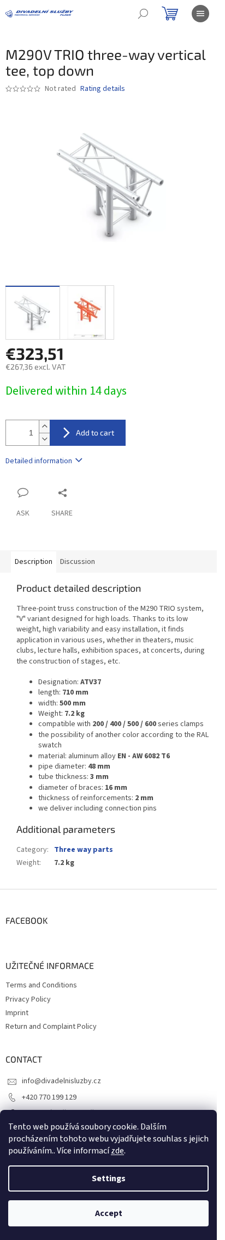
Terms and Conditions (41, 985)
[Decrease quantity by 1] (44, 439)
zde (117, 1151)
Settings (109, 1178)
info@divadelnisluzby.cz (61, 1081)
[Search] (143, 13)
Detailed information (38, 461)
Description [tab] (33, 561)
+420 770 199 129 (49, 1097)
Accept (108, 1213)
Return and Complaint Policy (51, 1026)
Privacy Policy (28, 999)
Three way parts (83, 849)
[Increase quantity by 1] (44, 426)
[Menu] (200, 13)
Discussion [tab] (77, 561)
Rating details (102, 89)
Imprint (16, 1013)
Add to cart (95, 432)
